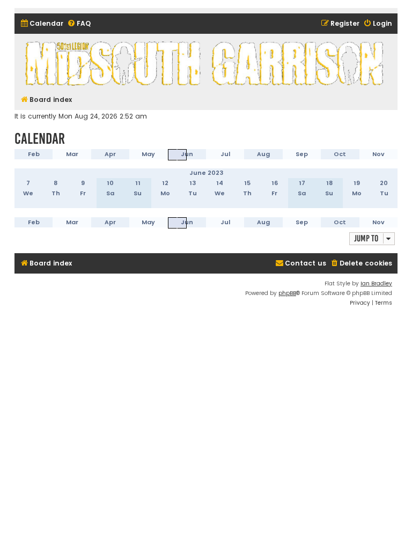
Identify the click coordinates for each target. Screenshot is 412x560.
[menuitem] (41, 24)
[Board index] (206, 63)
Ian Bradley (376, 283)
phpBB (287, 293)
